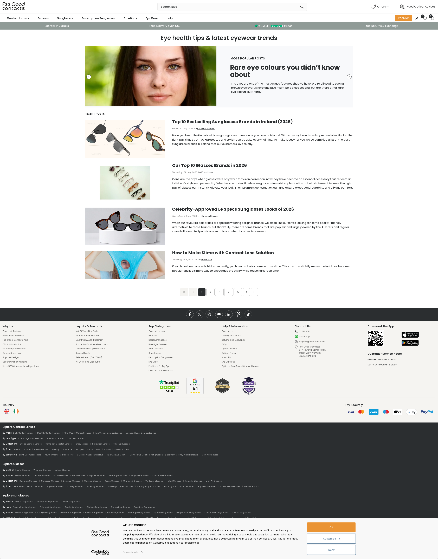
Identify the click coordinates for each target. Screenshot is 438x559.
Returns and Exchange (233, 340)
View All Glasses (214, 481)
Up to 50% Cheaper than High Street (21, 366)
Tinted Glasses (174, 481)
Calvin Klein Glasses (230, 486)
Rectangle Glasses (118, 475)
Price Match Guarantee (87, 335)
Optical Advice (229, 348)
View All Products (210, 454)
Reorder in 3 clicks (56, 26)
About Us (226, 357)
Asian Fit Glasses (193, 481)
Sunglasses (65, 18)
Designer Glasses (158, 340)
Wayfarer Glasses (140, 475)
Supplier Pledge (10, 357)
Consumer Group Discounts (90, 348)
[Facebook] (190, 314)
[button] (88, 77)
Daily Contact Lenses (23, 433)
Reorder (403, 18)
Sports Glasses (112, 481)
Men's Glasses (22, 470)
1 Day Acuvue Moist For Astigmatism (146, 454)
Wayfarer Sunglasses (70, 512)
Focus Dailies (93, 449)
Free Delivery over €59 (164, 26)
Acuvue (26, 449)
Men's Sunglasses (24, 501)
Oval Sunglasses (115, 512)
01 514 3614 (304, 331)
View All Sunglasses (241, 512)
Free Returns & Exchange (381, 26)
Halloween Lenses (101, 443)
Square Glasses (97, 475)
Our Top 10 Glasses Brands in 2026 (209, 165)
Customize (329, 538)
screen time (270, 271)
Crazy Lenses (81, 443)
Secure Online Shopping (15, 361)
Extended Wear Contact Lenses (141, 433)
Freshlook (67, 449)
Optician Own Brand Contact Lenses (240, 366)
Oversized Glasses (132, 481)
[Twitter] (199, 314)
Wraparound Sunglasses (188, 512)
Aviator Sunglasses (24, 512)
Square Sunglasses (163, 512)
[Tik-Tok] (248, 314)
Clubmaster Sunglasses (216, 512)
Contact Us (227, 331)
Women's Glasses (42, 470)
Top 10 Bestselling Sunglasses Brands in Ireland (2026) (232, 122)
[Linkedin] (229, 314)
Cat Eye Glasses (42, 475)
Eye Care (151, 18)
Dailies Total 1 (68, 454)
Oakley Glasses (75, 486)
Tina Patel (206, 259)
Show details (130, 552)
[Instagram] (209, 314)
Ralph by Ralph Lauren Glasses (179, 486)
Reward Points (83, 353)
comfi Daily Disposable (30, 454)
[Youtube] (219, 314)
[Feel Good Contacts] (14, 7)
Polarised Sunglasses (50, 507)
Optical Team (229, 353)
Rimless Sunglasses (97, 507)
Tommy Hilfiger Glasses (148, 486)
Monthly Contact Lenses (49, 433)
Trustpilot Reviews (12, 331)
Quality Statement (12, 353)
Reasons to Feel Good (14, 335)
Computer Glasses (50, 481)
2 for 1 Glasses (156, 348)
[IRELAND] (16, 411)
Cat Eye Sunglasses (47, 512)
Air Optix (80, 449)
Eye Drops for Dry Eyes (160, 366)
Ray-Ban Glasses (55, 486)
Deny (331, 549)
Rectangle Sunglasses (139, 512)
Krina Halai (207, 172)
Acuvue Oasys (52, 454)
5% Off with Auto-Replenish (89, 340)
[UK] (6, 411)
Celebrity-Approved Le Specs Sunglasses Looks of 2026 (233, 209)
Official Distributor (12, 344)
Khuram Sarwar (206, 128)
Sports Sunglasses (74, 507)
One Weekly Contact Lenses (77, 433)
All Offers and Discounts (88, 361)
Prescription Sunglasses (98, 18)
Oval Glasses (78, 475)
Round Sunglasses (94, 512)
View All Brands (121, 449)
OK (331, 527)
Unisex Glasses (62, 470)
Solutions (130, 18)
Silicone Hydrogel (121, 443)
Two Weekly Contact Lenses (108, 433)
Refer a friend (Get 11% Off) (89, 357)
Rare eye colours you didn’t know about (285, 71)
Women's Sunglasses (47, 501)
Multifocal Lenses (55, 438)
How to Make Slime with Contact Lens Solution (223, 253)
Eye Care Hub (228, 361)
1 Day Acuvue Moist (116, 454)
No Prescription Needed (14, 348)
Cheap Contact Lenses (31, 443)
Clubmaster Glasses (162, 475)
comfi (17, 449)
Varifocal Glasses (154, 481)
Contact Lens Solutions (161, 370)
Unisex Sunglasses (71, 501)
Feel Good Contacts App (15, 340)
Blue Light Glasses (158, 344)
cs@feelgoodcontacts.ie (312, 341)
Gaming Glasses (92, 481)
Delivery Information (232, 335)
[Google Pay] (410, 343)
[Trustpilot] (169, 391)
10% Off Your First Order (87, 331)
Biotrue (107, 449)
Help (169, 18)
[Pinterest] (238, 314)
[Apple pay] (410, 335)
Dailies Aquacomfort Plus (91, 454)
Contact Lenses (18, 18)
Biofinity (55, 449)
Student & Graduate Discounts (92, 344)
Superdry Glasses (95, 486)
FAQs (224, 344)
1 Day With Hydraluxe (188, 454)
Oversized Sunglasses (145, 507)
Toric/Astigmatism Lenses (30, 438)
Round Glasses (61, 475)
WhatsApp (304, 336)
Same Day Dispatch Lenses (59, 443)
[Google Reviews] (195, 393)
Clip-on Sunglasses (120, 507)
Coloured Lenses (76, 438)
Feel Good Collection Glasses (28, 486)
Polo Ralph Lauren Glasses (120, 486)
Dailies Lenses (41, 449)
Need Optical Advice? (421, 7)
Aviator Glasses (22, 475)
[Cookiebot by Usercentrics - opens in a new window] (100, 552)
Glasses (43, 18)
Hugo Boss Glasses (207, 486)
